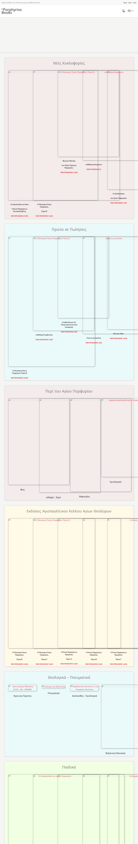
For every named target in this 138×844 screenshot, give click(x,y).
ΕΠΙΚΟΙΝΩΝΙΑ (54, 737)
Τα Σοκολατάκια (118, 103)
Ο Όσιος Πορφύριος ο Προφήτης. (69, 422)
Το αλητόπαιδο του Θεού (19, 106)
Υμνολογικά (115, 361)
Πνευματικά (53, 464)
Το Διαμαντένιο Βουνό (118, 554)
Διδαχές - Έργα (53, 364)
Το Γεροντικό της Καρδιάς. (93, 551)
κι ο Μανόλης (44, 556)
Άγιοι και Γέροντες (23, 466)
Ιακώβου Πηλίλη (84, 630)
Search (130, 10)
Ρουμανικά (76, 668)
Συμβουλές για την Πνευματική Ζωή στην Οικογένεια (69, 231)
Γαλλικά (30, 668)
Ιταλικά (61, 668)
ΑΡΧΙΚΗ (51, 729)
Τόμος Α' (44, 430)
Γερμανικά (46, 668)
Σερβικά (108, 668)
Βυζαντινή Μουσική (115, 497)
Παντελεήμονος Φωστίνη (53, 633)
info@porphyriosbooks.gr (88, 738)
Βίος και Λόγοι (118, 227)
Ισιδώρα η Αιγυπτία (93, 556)
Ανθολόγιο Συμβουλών (44, 228)
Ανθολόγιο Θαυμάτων (94, 164)
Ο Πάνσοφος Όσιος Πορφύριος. (44, 108)
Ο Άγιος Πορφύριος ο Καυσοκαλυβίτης (19, 112)
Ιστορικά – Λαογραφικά (22, 632)
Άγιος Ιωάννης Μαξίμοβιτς (69, 558)
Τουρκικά (123, 668)
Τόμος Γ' (119, 429)
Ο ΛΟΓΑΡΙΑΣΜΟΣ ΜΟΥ (58, 742)
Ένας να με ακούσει (94, 291)
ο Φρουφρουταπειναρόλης (44, 560)
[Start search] (129, 11)
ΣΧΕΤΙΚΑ (52, 733)
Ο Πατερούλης (69, 554)
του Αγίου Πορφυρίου (118, 108)
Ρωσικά (92, 668)
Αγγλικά (15, 668)
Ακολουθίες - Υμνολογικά (84, 466)
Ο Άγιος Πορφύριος (44, 551)
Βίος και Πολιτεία (69, 106)
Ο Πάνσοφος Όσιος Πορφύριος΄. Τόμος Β (19, 228)
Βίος (22, 361)
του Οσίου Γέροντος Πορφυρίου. (69, 111)
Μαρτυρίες (84, 364)
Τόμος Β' (44, 114)
